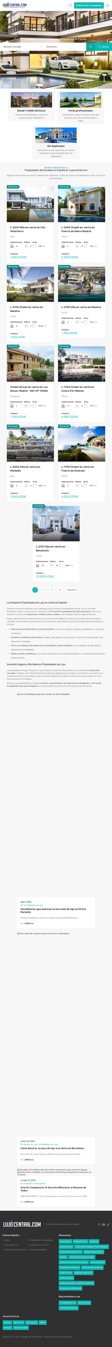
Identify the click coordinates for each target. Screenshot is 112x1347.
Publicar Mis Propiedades (89, 5)
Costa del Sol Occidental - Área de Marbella (91, 1247)
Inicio (7, 1240)
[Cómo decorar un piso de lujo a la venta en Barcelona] (56, 1135)
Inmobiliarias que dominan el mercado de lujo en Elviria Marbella (53, 911)
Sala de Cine (18, 1322)
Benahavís (94, 1241)
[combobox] (21, 47)
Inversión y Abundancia (34, 1183)
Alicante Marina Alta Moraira (70, 1288)
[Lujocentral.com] (15, 7)
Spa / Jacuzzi (32, 1322)
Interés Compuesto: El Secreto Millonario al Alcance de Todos (53, 1189)
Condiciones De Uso (39, 1245)
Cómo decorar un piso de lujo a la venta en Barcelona (52, 1148)
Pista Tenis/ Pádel (20, 1328)
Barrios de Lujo (30, 1144)
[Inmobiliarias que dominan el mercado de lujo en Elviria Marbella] (56, 896)
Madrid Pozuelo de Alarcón (92, 1267)
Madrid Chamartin (97, 1262)
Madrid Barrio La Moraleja (69, 1267)
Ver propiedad (30, 215)
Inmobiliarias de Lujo (33, 905)
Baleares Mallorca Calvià (94, 1252)
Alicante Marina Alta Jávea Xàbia (82, 1257)
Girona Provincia (66, 1247)
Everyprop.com (12, 1245)
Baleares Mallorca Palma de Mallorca (74, 1262)
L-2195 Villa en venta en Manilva (81, 307)
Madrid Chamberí (66, 1278)
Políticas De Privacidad (15, 1250)
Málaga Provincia (80, 1241)
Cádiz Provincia (66, 1273)
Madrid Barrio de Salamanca (70, 1252)
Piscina (42, 1322)
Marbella (63, 1257)
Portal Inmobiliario (38, 1250)
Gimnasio (7, 1328)
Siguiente (72, 590)
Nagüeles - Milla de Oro (83, 1273)
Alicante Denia (65, 1241)
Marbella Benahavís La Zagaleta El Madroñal (76, 1283)
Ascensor (7, 1322)
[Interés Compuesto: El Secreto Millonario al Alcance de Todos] (56, 1174)
